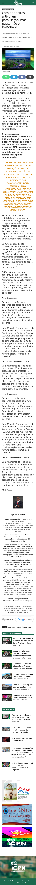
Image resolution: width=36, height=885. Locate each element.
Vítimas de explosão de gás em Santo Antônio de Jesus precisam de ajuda (22, 666)
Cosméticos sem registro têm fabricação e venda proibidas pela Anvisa (23, 687)
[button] (33, 3)
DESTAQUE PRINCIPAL (8, 9)
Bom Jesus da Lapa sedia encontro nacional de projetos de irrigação (21, 730)
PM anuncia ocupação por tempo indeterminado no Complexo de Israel (23, 676)
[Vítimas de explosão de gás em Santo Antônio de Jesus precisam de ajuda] (7, 666)
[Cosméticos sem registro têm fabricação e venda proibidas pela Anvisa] (7, 687)
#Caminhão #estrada (14, 627)
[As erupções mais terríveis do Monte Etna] (6, 739)
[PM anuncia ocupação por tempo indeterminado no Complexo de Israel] (7, 676)
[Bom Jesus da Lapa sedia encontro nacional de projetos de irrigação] (6, 729)
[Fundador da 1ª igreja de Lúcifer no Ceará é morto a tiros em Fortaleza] (7, 697)
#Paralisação (27, 627)
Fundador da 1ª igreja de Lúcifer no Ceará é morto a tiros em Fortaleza (23, 697)
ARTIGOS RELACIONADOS (12, 633)
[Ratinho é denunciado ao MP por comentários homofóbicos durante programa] (6, 764)
